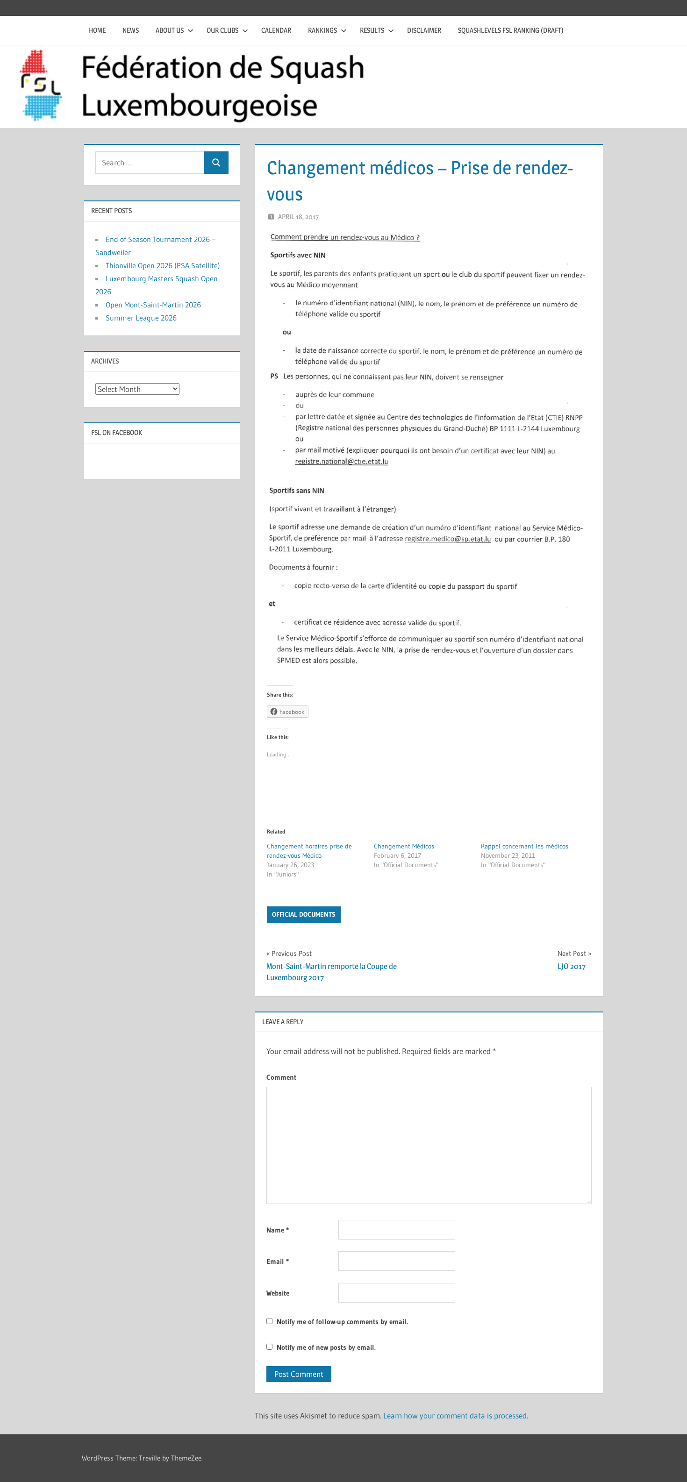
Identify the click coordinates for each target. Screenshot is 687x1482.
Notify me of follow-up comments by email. (342, 1321)
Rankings (322, 30)
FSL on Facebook (116, 432)
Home (97, 30)
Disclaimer (424, 30)
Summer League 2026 (141, 317)
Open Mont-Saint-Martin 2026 (153, 304)
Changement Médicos (404, 846)
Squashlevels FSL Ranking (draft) (511, 30)
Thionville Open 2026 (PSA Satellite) (163, 265)
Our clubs (222, 30)
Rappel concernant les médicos (524, 846)
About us (170, 30)
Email (277, 1261)
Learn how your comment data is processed (455, 1415)
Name (277, 1230)
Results (372, 30)
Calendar (276, 30)
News (130, 30)
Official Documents (304, 914)
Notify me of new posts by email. (326, 1347)
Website (277, 1293)
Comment (281, 1077)
